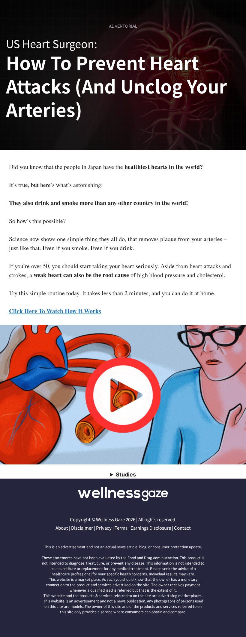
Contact (182, 528)
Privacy (104, 528)
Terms (121, 528)
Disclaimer (82, 528)
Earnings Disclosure (150, 528)
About (62, 528)
